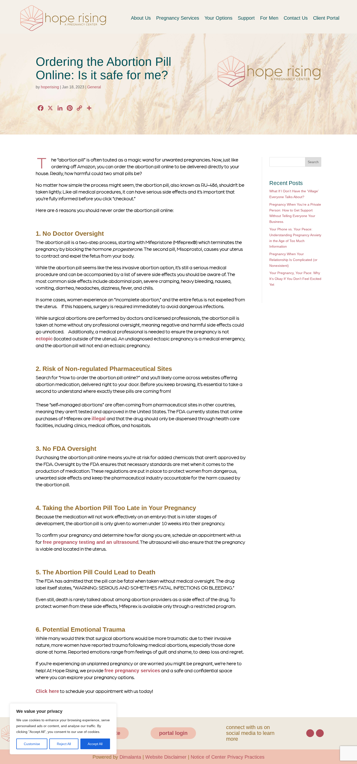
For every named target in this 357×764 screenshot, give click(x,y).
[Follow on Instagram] (320, 732)
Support (241, 18)
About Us (132, 18)
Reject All (63, 744)
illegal (98, 418)
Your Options (212, 18)
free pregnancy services (131, 670)
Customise (31, 744)
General (96, 87)
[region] (63, 725)
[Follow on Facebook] (310, 732)
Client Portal (324, 18)
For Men (265, 18)
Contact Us (292, 18)
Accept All (94, 744)
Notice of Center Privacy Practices (230, 756)
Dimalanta (128, 756)
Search (313, 162)
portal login (172, 732)
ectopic (44, 338)
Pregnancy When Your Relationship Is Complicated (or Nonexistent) (295, 260)
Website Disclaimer (165, 756)
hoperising (51, 87)
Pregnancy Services (170, 18)
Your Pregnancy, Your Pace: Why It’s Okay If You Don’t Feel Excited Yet (294, 278)
